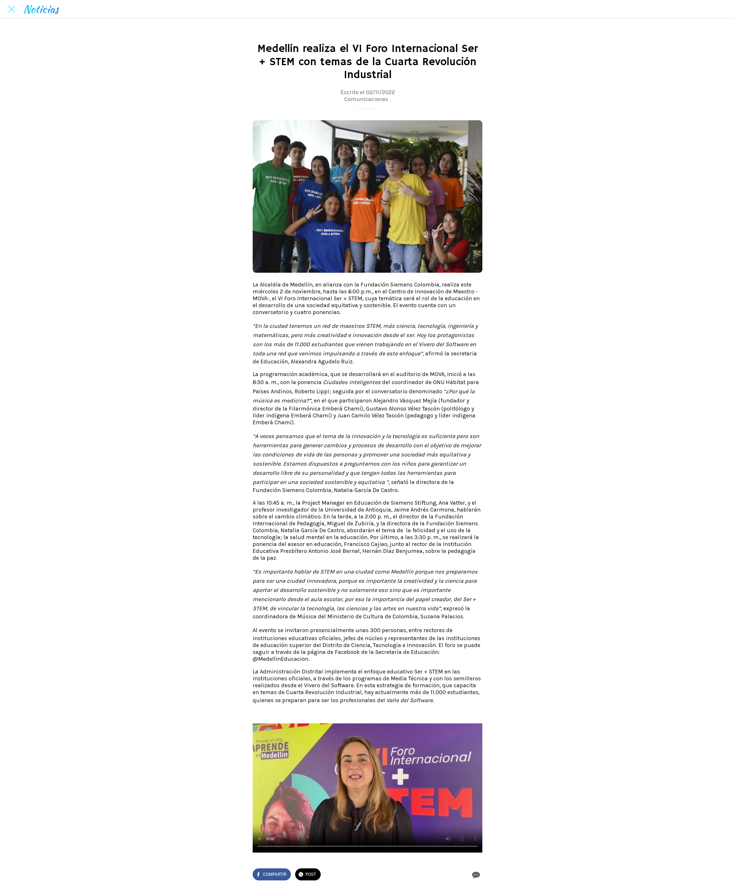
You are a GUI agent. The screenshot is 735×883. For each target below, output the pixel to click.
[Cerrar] (11, 9)
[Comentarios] (475, 875)
